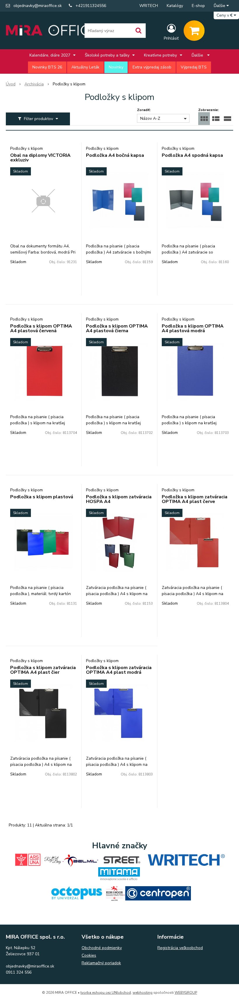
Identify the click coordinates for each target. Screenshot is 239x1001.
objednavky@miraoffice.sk (37, 5)
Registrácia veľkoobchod (180, 948)
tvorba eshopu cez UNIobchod (105, 992)
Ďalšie (220, 5)
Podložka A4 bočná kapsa (115, 155)
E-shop (198, 5)
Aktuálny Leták (85, 67)
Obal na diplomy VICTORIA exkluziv (40, 157)
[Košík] (194, 30)
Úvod (10, 84)
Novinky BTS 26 (47, 67)
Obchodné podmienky (102, 948)
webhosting (142, 992)
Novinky (116, 67)
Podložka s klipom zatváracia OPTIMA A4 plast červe (194, 499)
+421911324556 (90, 5)
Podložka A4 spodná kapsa (192, 155)
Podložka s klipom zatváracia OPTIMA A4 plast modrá (119, 669)
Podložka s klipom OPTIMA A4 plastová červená (41, 328)
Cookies (89, 955)
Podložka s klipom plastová (41, 497)
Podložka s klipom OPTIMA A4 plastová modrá (193, 328)
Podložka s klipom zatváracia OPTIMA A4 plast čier (43, 669)
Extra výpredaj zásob (152, 67)
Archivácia (34, 84)
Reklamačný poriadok (101, 963)
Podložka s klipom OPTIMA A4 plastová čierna (117, 328)
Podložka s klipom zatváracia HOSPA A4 (119, 499)
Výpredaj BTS (194, 67)
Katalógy (175, 5)
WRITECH (148, 5)
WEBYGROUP (186, 992)
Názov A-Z (150, 118)
